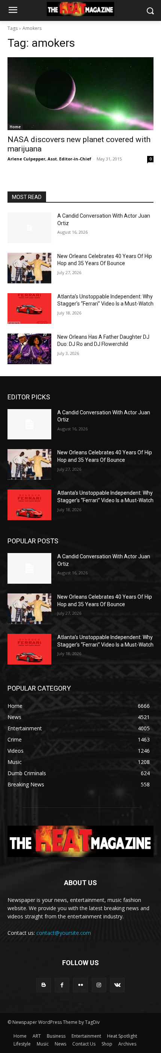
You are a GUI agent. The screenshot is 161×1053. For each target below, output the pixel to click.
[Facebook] (62, 985)
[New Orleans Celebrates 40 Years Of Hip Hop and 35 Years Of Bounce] (29, 268)
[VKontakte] (117, 985)
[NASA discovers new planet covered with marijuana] (80, 93)
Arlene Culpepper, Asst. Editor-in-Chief (49, 159)
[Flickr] (80, 985)
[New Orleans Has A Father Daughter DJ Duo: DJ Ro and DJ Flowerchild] (29, 349)
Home (15, 126)
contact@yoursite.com (63, 932)
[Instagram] (99, 985)
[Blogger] (43, 985)
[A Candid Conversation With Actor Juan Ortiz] (29, 227)
